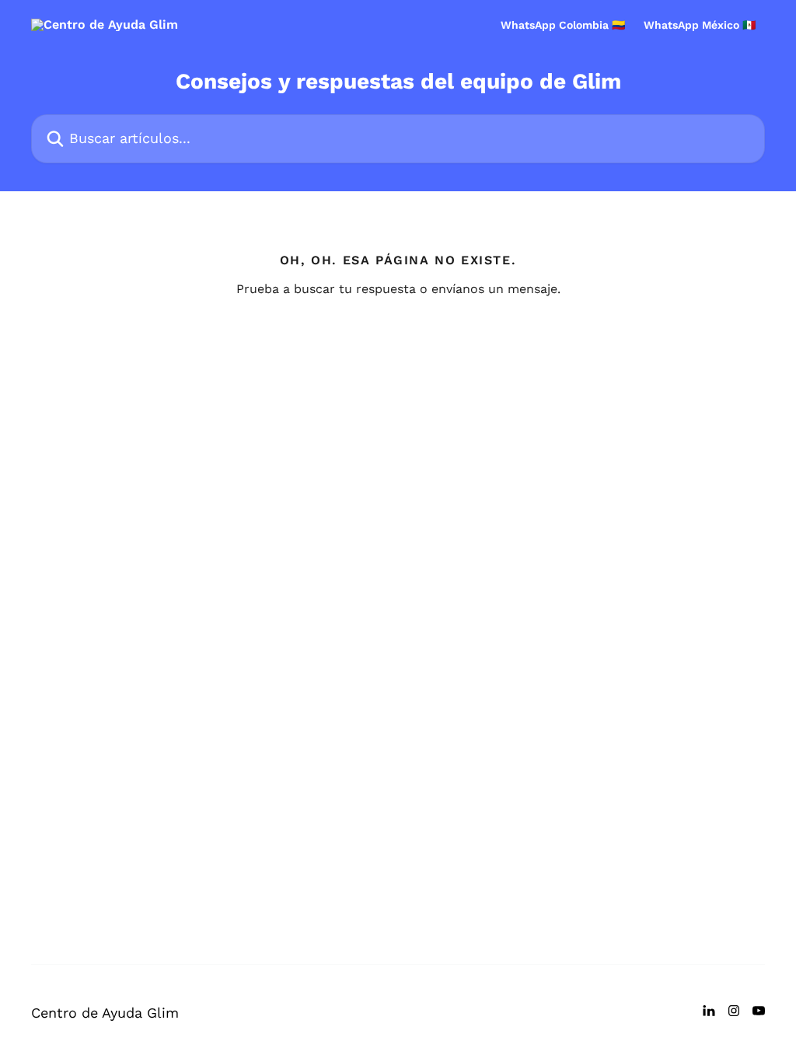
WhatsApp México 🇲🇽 (700, 24)
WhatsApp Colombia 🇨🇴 (563, 24)
